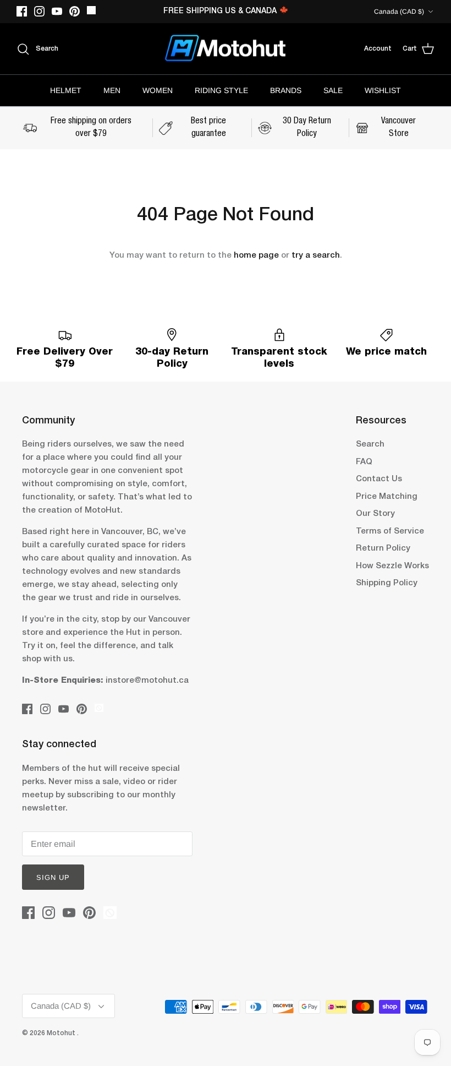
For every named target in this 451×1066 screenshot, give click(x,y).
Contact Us (379, 479)
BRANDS (285, 90)
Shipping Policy (386, 583)
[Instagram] (39, 11)
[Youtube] (57, 11)
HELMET (65, 90)
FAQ (364, 462)
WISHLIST (383, 90)
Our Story (375, 514)
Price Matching (386, 497)
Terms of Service (390, 531)
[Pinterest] (74, 11)
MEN (111, 90)
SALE (333, 90)
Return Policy (383, 548)
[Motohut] (226, 49)
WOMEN (157, 90)
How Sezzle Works (392, 566)
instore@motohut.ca (147, 680)
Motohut (62, 1033)
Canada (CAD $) (399, 11)
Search (370, 444)
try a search (316, 255)
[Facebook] (21, 11)
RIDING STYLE (221, 90)
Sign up (53, 877)
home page (256, 255)
